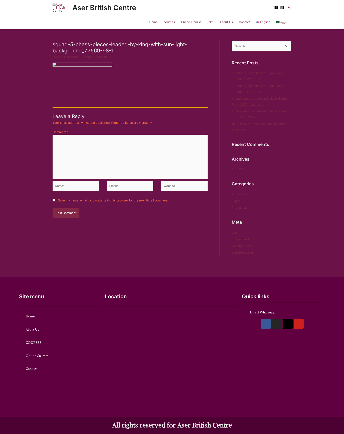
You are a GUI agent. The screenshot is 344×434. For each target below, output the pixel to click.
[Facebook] (276, 7)
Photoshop (239, 207)
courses (169, 22)
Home (153, 22)
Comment (61, 132)
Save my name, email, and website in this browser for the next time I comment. (113, 200)
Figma (236, 201)
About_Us (226, 22)
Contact (244, 22)
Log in (236, 232)
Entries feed (240, 239)
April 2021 (239, 169)
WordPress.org (242, 252)
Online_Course (191, 22)
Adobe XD (239, 194)
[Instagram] (282, 7)
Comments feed (243, 246)
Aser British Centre (104, 7)
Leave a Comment (65, 57)
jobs (211, 22)
